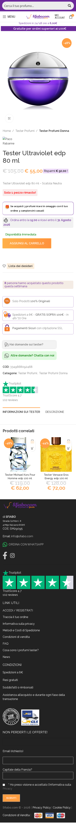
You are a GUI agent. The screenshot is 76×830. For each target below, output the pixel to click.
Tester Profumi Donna (54, 131)
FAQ (5, 643)
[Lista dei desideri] (32, 442)
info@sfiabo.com (22, 536)
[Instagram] (12, 555)
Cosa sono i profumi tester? (21, 650)
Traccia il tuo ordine (15, 617)
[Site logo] (38, 16)
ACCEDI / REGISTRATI (18, 610)
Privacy (7, 788)
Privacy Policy (42, 807)
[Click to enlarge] (9, 118)
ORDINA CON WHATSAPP (26, 544)
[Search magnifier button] (70, 6)
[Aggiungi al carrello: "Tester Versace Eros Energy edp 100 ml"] (68, 448)
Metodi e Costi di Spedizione (21, 630)
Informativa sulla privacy (19, 623)
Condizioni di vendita (16, 637)
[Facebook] (5, 555)
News (6, 657)
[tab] (21, 411)
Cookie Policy (62, 807)
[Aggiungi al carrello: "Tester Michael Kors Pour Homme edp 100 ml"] (32, 448)
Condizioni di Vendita (16, 815)
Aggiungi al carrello (27, 243)
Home (7, 131)
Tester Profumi (24, 131)
